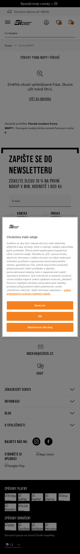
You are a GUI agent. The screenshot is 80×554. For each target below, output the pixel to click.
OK (40, 316)
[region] (40, 277)
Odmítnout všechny (40, 327)
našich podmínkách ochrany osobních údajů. (39, 292)
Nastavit (40, 305)
